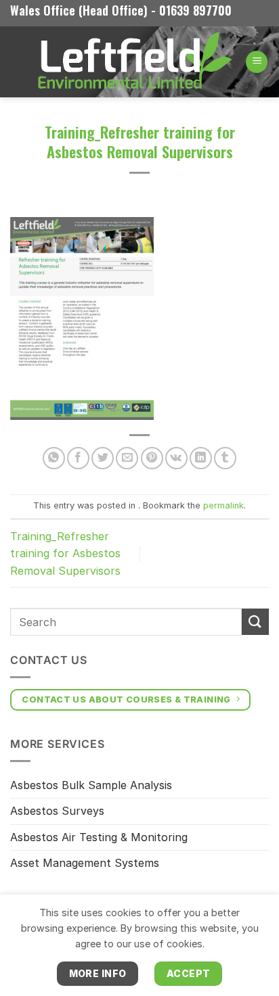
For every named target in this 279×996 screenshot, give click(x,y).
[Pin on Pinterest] (152, 458)
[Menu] (256, 62)
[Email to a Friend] (127, 458)
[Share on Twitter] (102, 458)
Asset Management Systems (84, 863)
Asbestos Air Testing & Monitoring (99, 837)
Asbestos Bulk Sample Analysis (91, 785)
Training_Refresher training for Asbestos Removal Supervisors (65, 553)
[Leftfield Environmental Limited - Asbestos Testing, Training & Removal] (133, 62)
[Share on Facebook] (78, 458)
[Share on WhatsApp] (54, 458)
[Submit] (255, 622)
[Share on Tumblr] (225, 458)
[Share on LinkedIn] (201, 458)
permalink (223, 505)
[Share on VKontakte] (176, 458)
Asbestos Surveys (57, 810)
